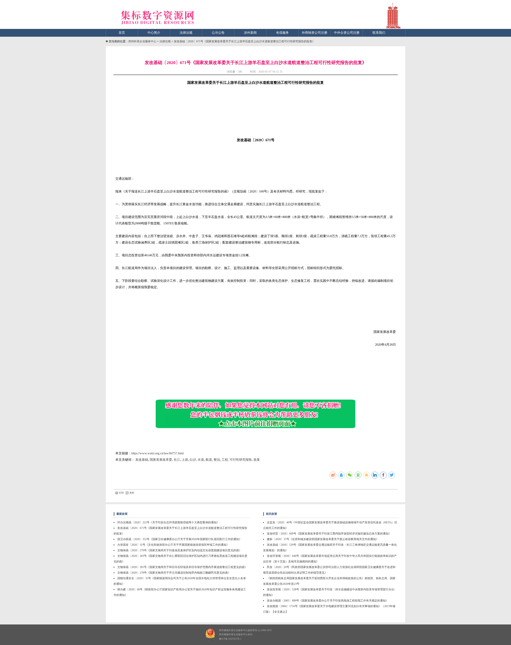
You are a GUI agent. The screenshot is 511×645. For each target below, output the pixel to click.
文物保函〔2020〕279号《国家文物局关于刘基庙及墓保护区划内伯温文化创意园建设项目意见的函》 (179, 550)
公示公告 (218, 32)
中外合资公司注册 (346, 32)
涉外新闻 (250, 32)
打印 (121, 492)
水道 (201, 459)
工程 (225, 459)
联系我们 (378, 32)
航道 (209, 459)
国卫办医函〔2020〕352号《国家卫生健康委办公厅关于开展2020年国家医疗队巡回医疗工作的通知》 (179, 539)
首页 (122, 32)
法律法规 (186, 32)
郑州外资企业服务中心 (142, 41)
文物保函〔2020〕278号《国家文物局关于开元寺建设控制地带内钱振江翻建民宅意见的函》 (174, 572)
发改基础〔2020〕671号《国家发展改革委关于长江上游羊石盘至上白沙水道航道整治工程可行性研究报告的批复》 (244, 41)
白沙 (193, 459)
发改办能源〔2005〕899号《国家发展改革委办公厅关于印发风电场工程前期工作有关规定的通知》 (327, 600)
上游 (185, 459)
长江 (177, 459)
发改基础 (141, 459)
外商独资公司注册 (314, 32)
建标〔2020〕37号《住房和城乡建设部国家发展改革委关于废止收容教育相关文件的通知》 (323, 539)
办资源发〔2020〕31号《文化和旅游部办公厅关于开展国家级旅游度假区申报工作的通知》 (173, 544)
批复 (257, 459)
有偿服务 (282, 32)
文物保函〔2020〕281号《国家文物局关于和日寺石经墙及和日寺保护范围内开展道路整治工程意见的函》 (182, 567)
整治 (217, 459)
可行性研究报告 (241, 459)
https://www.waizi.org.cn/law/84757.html (157, 453)
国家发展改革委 (161, 459)
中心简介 (154, 32)
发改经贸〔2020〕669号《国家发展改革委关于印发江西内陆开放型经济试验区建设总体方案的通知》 (329, 533)
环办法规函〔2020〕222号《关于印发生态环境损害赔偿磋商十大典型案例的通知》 (168, 522)
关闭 (131, 492)
